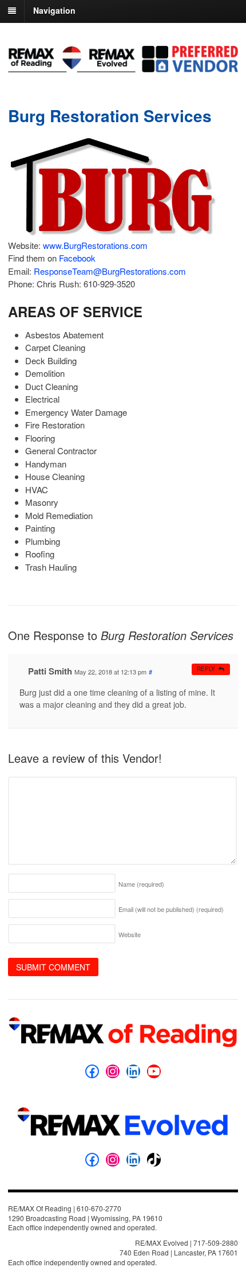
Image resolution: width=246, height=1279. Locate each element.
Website (129, 934)
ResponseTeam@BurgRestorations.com (110, 271)
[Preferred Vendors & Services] (123, 66)
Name (141, 883)
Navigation (54, 10)
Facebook (77, 258)
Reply (206, 669)
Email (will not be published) (171, 909)
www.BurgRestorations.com (95, 245)
